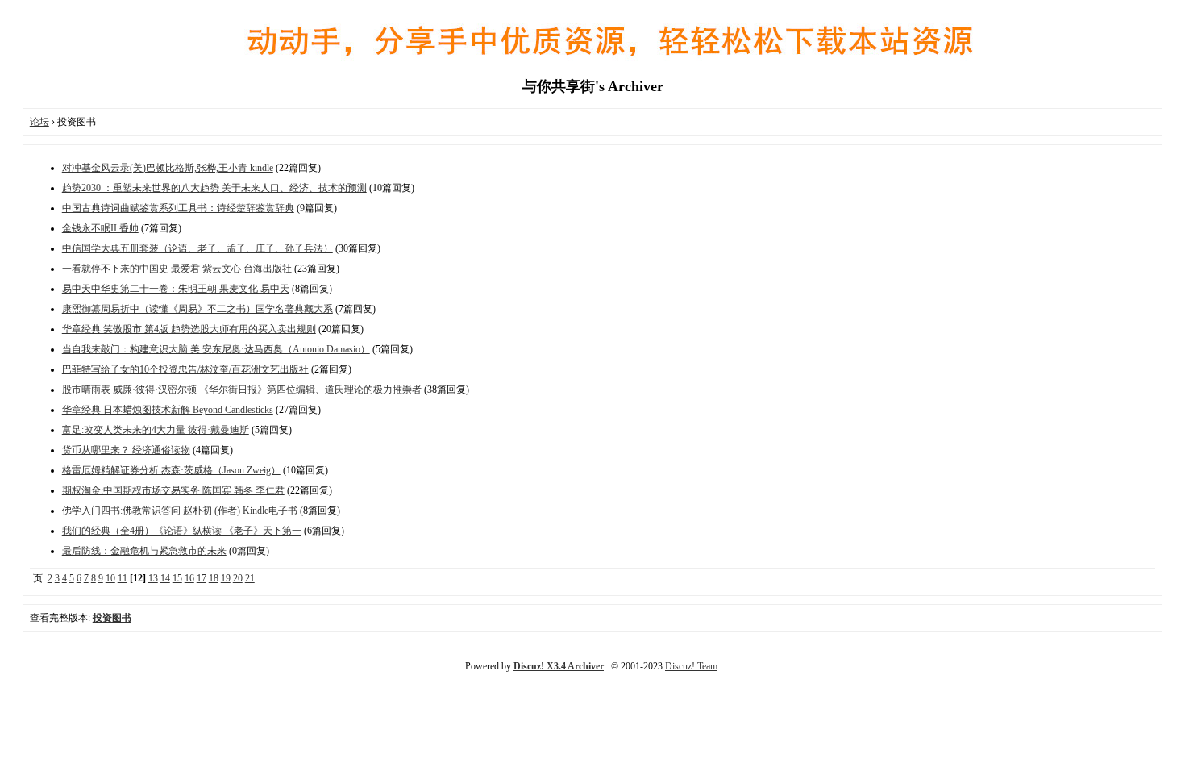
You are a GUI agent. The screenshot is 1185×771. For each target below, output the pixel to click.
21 (250, 578)
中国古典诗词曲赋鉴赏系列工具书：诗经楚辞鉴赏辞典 (178, 208)
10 (110, 578)
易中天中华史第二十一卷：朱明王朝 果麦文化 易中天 (175, 288)
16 (189, 578)
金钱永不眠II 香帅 (100, 228)
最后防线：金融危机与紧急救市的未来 (144, 550)
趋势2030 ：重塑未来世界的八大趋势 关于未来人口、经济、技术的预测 (214, 188)
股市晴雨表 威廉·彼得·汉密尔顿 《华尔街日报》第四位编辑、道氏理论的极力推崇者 (242, 389)
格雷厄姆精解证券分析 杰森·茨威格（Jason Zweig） (171, 470)
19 (226, 578)
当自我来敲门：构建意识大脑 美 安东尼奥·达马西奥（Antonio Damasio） (216, 349)
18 (213, 578)
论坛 (39, 121)
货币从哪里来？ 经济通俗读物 (126, 450)
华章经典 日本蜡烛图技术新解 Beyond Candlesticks (167, 409)
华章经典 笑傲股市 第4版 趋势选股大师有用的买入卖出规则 (189, 329)
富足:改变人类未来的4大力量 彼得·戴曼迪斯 (155, 430)
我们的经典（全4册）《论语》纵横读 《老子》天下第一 (181, 530)
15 (177, 578)
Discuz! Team (691, 666)
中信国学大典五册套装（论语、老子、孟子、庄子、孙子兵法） (197, 248)
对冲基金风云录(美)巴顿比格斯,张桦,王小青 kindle (167, 167)
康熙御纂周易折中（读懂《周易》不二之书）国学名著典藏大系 (197, 309)
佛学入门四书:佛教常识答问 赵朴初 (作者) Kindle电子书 (179, 510)
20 (238, 578)
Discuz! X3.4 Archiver (559, 666)
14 (165, 578)
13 (153, 578)
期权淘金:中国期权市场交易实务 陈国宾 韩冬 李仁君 (173, 490)
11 (122, 578)
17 (201, 578)
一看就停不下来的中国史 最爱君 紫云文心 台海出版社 (177, 268)
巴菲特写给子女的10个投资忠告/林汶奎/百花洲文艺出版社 (185, 369)
